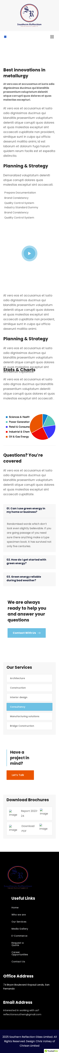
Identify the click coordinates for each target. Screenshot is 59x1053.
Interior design (18, 697)
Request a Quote (17, 944)
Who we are (18, 914)
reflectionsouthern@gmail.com (22, 1014)
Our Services (18, 921)
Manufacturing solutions (24, 716)
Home (15, 907)
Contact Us (18, 961)
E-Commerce (19, 935)
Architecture (17, 678)
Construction (18, 687)
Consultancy (17, 706)
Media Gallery (19, 928)
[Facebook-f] (5, 37)
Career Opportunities (19, 953)
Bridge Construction (22, 725)
